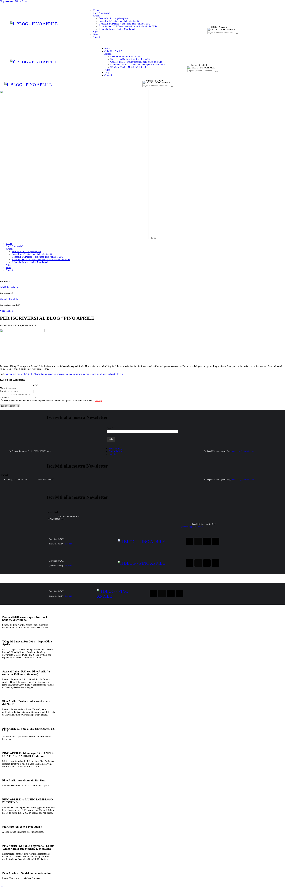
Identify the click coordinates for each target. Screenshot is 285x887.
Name (3, 388)
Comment (4, 397)
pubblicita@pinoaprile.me (243, 451)
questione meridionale (97, 374)
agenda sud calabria (15, 374)
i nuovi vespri (51, 374)
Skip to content (7, 1)
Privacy (98, 400)
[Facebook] (189, 541)
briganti (41, 374)
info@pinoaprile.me (9, 287)
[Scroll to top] (1, 885)
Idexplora (68, 544)
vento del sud (117, 374)
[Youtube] (207, 541)
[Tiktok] (215, 541)
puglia (84, 374)
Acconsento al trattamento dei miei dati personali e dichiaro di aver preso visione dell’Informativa (52, 400)
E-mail (3, 391)
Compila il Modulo (9, 299)
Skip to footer (21, 1)
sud (109, 374)
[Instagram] (198, 541)
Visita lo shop (6, 311)
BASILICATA (31, 374)
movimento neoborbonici (69, 374)
